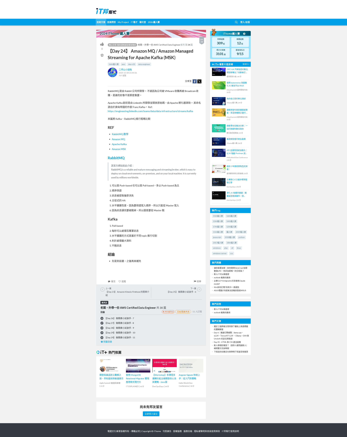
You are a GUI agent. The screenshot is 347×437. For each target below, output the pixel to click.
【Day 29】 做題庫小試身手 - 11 (120, 337)
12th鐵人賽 (231, 226)
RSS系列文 (169, 311)
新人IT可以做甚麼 (221, 274)
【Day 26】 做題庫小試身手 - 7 (119, 318)
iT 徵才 (134, 22)
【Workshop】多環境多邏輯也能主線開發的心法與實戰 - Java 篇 (164, 378)
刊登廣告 (167, 431)
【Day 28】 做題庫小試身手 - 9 (119, 327)
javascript (217, 237)
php (226, 248)
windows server (219, 253)
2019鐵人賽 (241, 232)
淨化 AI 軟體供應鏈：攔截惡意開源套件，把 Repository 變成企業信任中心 (237, 194)
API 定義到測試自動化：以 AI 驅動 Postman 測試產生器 (237, 152)
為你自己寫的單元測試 (236, 98)
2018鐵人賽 (230, 237)
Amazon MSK (119, 149)
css (231, 253)
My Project (123, 22)
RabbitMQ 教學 (120, 134)
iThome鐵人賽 (231, 33)
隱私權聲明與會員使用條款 (207, 431)
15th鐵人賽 (218, 216)
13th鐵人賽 (218, 221)
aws (123, 64)
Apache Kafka (119, 144)
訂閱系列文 (184, 311)
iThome (157, 431)
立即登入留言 (151, 413)
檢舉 (199, 281)
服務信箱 (188, 431)
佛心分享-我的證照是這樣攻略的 (122, 45)
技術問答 (111, 22)
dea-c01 (131, 64)
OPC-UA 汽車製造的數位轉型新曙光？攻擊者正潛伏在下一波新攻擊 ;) (237, 71)
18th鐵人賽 (232, 242)
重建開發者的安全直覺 (236, 139)
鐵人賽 (229, 232)
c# (232, 248)
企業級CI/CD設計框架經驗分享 (237, 181)
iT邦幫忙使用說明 (230, 431)
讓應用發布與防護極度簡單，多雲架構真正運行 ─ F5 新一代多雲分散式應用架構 (237, 111)
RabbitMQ (116, 158)
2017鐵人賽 (218, 242)
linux (239, 248)
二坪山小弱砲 (125, 69)
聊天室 (142, 22)
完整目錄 (107, 341)
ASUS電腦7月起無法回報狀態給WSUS (230, 290)
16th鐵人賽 (114, 64)
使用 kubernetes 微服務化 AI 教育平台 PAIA (237, 84)
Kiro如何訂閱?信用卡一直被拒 (226, 287)
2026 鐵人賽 (154, 22)
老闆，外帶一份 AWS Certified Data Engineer (159, 44)
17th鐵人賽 (218, 226)
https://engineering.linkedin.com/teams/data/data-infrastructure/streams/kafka (150, 111)
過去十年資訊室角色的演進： (237, 167)
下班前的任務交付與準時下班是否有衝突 (231, 351)
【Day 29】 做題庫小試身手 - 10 (120, 332)
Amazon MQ (118, 139)
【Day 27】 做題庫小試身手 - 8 (119, 323)
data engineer (144, 64)
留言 (113, 281)
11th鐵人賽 (218, 232)
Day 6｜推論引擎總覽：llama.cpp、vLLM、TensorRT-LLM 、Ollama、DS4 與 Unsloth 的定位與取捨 (231, 335)
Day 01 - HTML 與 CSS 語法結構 (227, 342)
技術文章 (101, 22)
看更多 (245, 64)
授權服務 (177, 431)
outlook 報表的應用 (222, 277)
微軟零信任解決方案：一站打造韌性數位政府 (237, 127)
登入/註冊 (245, 22)
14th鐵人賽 (231, 221)
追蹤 (124, 281)
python (242, 237)
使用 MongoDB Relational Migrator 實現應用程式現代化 (137, 378)
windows (217, 248)
